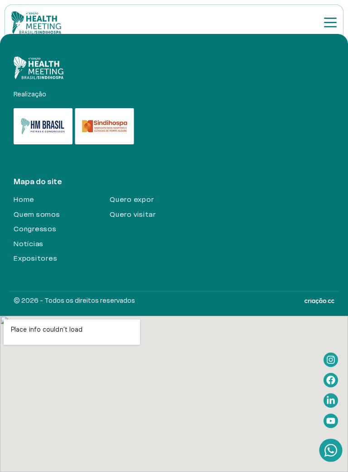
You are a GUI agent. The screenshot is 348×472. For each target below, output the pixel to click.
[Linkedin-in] (331, 400)
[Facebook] (331, 380)
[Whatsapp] (330, 450)
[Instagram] (331, 360)
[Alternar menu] (330, 22)
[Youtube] (331, 421)
